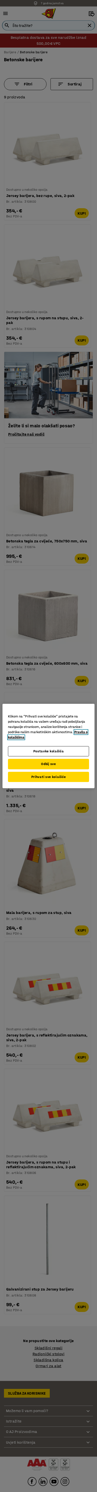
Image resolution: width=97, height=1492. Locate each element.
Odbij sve (48, 764)
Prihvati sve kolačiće (48, 777)
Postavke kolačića (48, 751)
